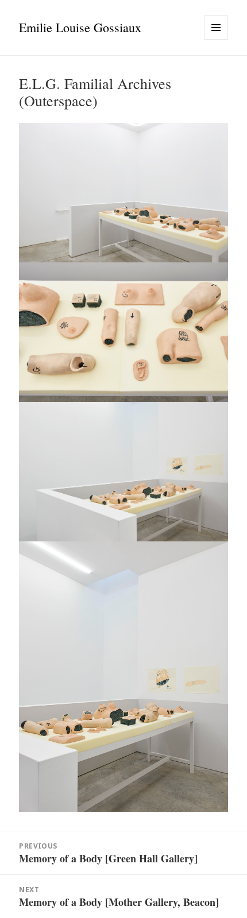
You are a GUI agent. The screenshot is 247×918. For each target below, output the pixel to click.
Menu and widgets (216, 39)
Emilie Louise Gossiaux (80, 27)
